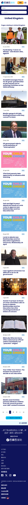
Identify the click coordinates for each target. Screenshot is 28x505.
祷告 (2, 455)
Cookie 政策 (4, 491)
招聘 (2, 463)
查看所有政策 (4, 494)
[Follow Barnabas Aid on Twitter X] (6, 475)
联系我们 (3, 466)
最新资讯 (3, 457)
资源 (2, 460)
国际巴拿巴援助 (5, 469)
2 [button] (13, 412)
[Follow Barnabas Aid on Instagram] (10, 475)
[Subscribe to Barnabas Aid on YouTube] (14, 475)
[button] (3, 412)
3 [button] (16, 412)
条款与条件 (4, 485)
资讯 (23, 47)
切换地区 (3, 498)
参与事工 (3, 452)
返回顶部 (23, 423)
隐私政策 (3, 488)
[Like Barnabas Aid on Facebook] (2, 475)
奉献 (20, 3)
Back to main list (15, 418)
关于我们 (3, 449)
